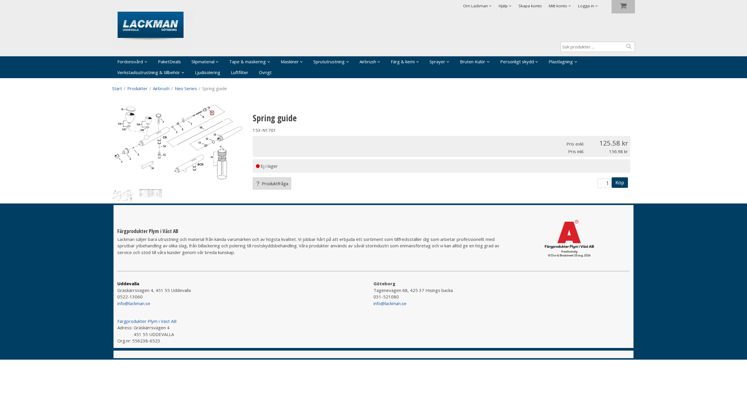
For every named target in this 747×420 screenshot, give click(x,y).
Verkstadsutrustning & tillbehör (148, 72)
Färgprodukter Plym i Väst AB (147, 321)
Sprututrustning (329, 61)
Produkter (137, 88)
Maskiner (290, 61)
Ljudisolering (207, 72)
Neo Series (186, 88)
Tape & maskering (247, 61)
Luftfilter (239, 72)
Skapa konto (530, 5)
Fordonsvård (130, 61)
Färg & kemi (403, 61)
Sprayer (437, 61)
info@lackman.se (133, 303)
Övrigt (265, 72)
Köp (619, 182)
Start (117, 88)
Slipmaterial (202, 61)
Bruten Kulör (472, 61)
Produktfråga (275, 183)
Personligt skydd (517, 61)
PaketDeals (169, 61)
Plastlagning (561, 61)
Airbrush (367, 61)
